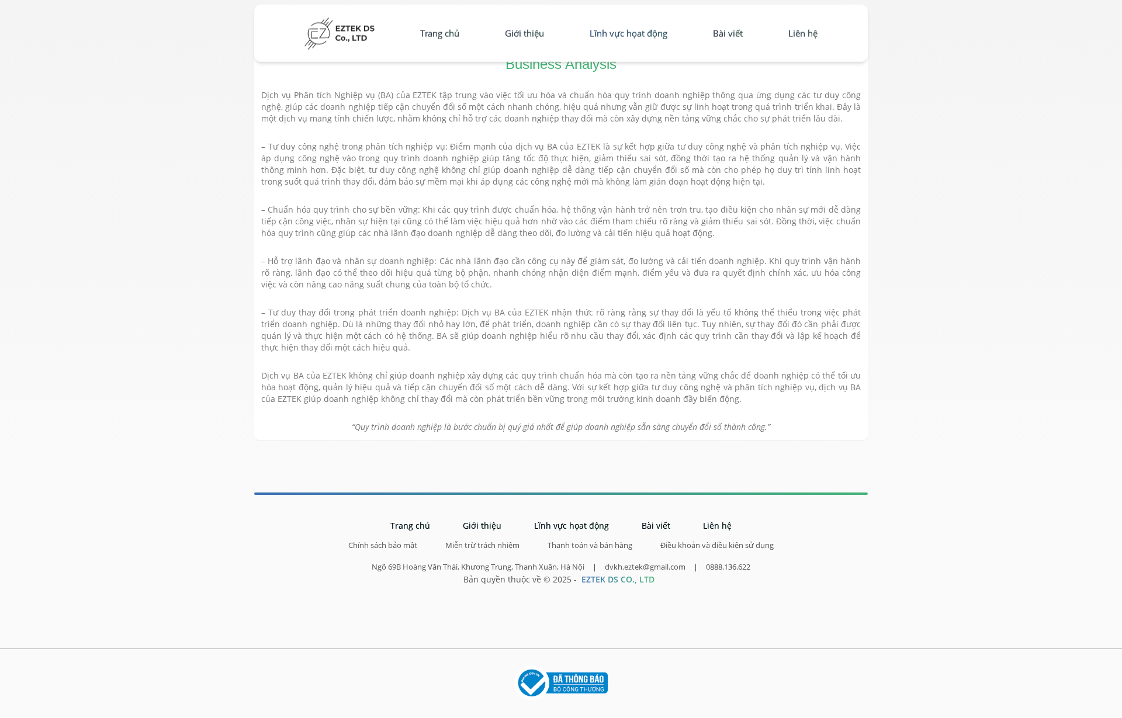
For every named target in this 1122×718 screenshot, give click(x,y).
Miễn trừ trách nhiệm (482, 545)
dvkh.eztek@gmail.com (645, 566)
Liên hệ (803, 33)
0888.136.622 (728, 566)
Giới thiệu (524, 33)
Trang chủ (439, 33)
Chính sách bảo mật (382, 545)
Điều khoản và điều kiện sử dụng (717, 545)
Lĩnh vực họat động (628, 33)
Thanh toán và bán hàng (590, 545)
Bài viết (728, 33)
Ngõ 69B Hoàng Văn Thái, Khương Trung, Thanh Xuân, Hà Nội (478, 566)
